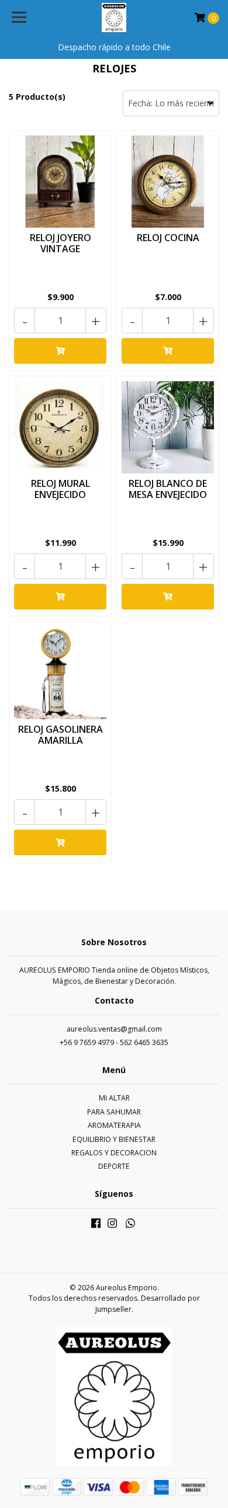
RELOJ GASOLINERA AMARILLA (60, 735)
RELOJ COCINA (168, 237)
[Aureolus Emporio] (114, 17)
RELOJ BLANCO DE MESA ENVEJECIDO (168, 489)
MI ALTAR (114, 1098)
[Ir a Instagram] (112, 1225)
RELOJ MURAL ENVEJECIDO (60, 489)
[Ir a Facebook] (96, 1225)
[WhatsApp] (130, 1225)
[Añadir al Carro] (60, 351)
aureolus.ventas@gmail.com (114, 1029)
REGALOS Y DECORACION (114, 1153)
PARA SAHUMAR (114, 1112)
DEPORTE (114, 1166)
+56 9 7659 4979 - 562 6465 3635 (114, 1042)
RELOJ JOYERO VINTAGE (60, 243)
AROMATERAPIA (114, 1125)
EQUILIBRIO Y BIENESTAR (114, 1139)
